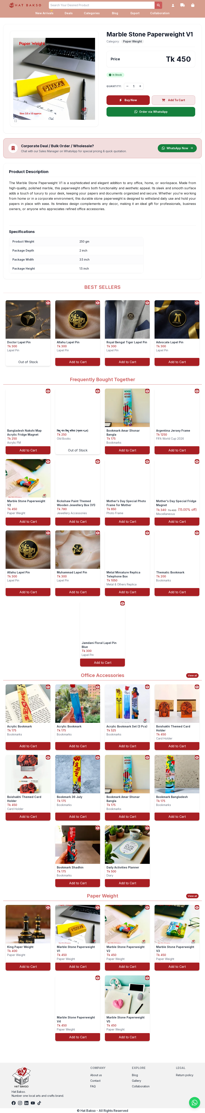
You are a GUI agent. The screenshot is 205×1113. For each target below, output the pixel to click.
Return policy (184, 1075)
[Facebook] (14, 1103)
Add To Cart (176, 100)
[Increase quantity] (140, 86)
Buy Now (131, 100)
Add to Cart (77, 362)
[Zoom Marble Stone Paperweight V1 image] (54, 79)
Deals (69, 13)
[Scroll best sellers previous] (3, 333)
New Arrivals (44, 12)
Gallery (136, 1080)
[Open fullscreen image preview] (15, 121)
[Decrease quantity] (127, 86)
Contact (95, 1080)
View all (192, 675)
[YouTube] (33, 1103)
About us (96, 1075)
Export (135, 13)
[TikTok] (39, 1103)
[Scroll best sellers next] (201, 333)
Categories (92, 13)
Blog (115, 13)
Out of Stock (28, 362)
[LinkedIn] (26, 1103)
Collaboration (160, 13)
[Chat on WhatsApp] (194, 1102)
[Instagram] (20, 1103)
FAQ (93, 1086)
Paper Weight (132, 41)
